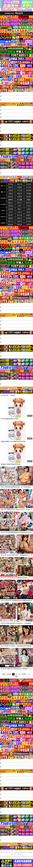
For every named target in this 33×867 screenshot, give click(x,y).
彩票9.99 (10, 206)
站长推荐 (3, 198)
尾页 (16, 676)
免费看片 (3, 223)
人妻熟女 (10, 193)
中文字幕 (19, 190)
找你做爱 (28, 196)
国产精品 (10, 184)
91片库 (11, 212)
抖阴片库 (3, 216)
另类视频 (28, 193)
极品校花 (10, 224)
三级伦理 (10, 190)
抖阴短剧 (19, 224)
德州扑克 (28, 202)
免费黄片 (28, 215)
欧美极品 (19, 187)
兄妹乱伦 (19, 221)
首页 (4, 674)
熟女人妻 (19, 215)
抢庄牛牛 (19, 202)
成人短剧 (28, 221)
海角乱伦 (19, 218)
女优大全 (19, 212)
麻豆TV (20, 209)
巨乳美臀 (28, 190)
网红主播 (19, 184)
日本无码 (28, 184)
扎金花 (19, 206)
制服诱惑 (28, 218)
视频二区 (3, 192)
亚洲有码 (10, 187)
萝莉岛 (28, 212)
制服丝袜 (19, 193)
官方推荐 (3, 204)
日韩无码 (28, 224)
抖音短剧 (10, 209)
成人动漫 (28, 187)
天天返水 (28, 206)
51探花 (28, 209)
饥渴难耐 (19, 196)
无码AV (3, 210)
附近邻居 (10, 196)
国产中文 (10, 221)
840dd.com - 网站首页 (14, 13)
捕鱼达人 (10, 202)
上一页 (9, 674)
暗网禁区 (10, 218)
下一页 (23, 674)
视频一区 (3, 185)
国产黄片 (10, 215)
